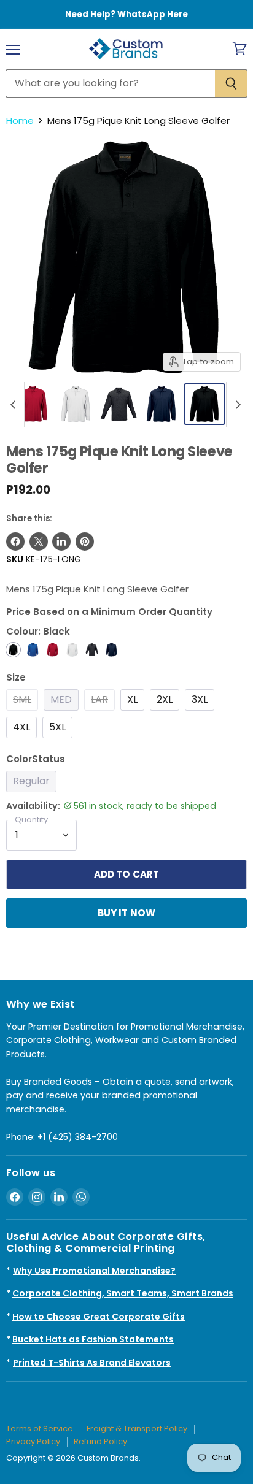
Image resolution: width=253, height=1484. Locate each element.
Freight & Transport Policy (137, 1428)
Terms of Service (39, 1428)
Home (20, 120)
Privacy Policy (33, 1441)
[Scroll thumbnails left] (15, 404)
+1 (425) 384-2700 (77, 1137)
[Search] (231, 83)
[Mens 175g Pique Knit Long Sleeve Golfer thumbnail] (204, 404)
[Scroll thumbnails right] (236, 404)
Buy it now (127, 912)
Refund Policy (100, 1441)
